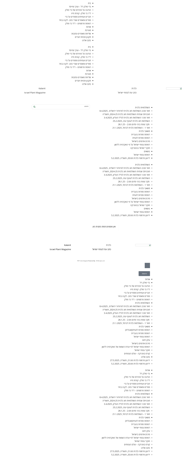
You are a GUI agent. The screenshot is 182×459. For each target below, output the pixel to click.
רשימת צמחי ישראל (142, 154)
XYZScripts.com (100, 261)
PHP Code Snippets (82, 261)
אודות (88, 26)
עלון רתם (146, 340)
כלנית (134, 88)
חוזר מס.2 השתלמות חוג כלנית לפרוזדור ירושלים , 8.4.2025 (125, 110)
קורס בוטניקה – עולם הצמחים (137, 353)
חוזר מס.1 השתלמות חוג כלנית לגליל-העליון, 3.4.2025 (127, 117)
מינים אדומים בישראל (141, 141)
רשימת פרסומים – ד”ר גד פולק (78, 23)
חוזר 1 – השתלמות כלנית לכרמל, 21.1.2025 (131, 127)
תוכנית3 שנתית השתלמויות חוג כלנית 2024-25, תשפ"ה (126, 114)
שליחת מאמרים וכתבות (81, 33)
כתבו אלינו (86, 40)
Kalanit (42, 88)
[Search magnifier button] (34, 106)
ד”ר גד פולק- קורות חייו (81, 13)
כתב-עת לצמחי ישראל (127, 92)
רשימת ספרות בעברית (140, 134)
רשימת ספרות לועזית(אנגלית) (137, 329)
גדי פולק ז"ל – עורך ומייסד (80, 6)
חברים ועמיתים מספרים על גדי (78, 16)
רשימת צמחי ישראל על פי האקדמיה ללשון (132, 144)
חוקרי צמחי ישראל (142, 350)
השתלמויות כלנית (142, 107)
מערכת (88, 30)
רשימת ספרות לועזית (141, 137)
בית (89, 3)
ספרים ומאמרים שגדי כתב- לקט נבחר (75, 20)
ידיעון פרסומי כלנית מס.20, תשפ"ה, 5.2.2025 (130, 158)
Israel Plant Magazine (35, 92)
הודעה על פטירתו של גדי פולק (78, 10)
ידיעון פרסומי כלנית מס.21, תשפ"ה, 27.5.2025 (130, 360)
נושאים (147, 151)
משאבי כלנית (144, 131)
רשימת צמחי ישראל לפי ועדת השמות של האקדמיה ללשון (126, 346)
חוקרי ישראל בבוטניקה (140, 148)
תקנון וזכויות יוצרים (83, 37)
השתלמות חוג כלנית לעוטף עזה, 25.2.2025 (131, 121)
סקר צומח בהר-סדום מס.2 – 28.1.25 (134, 124)
